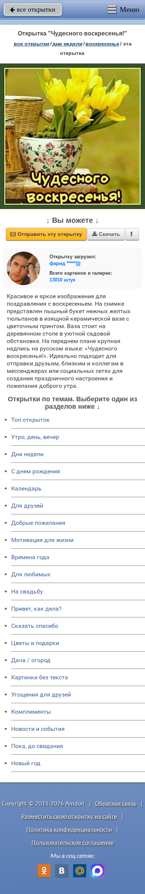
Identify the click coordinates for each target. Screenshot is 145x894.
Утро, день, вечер (35, 436)
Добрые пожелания (38, 522)
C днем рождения (35, 471)
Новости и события (38, 728)
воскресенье (102, 44)
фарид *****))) (64, 263)
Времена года (30, 557)
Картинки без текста (39, 677)
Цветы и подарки (35, 643)
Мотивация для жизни (42, 539)
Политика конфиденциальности (69, 830)
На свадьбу (27, 591)
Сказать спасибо (34, 625)
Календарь (26, 488)
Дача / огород (31, 660)
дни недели (67, 44)
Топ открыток (30, 419)
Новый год (26, 763)
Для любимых (31, 574)
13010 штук (62, 280)
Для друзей (27, 505)
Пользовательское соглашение (73, 843)
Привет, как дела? (36, 608)
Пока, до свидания (37, 746)
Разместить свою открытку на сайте (69, 817)
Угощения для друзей (41, 694)
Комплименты (31, 711)
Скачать (106, 234)
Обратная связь (115, 804)
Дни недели (27, 454)
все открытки (32, 9)
